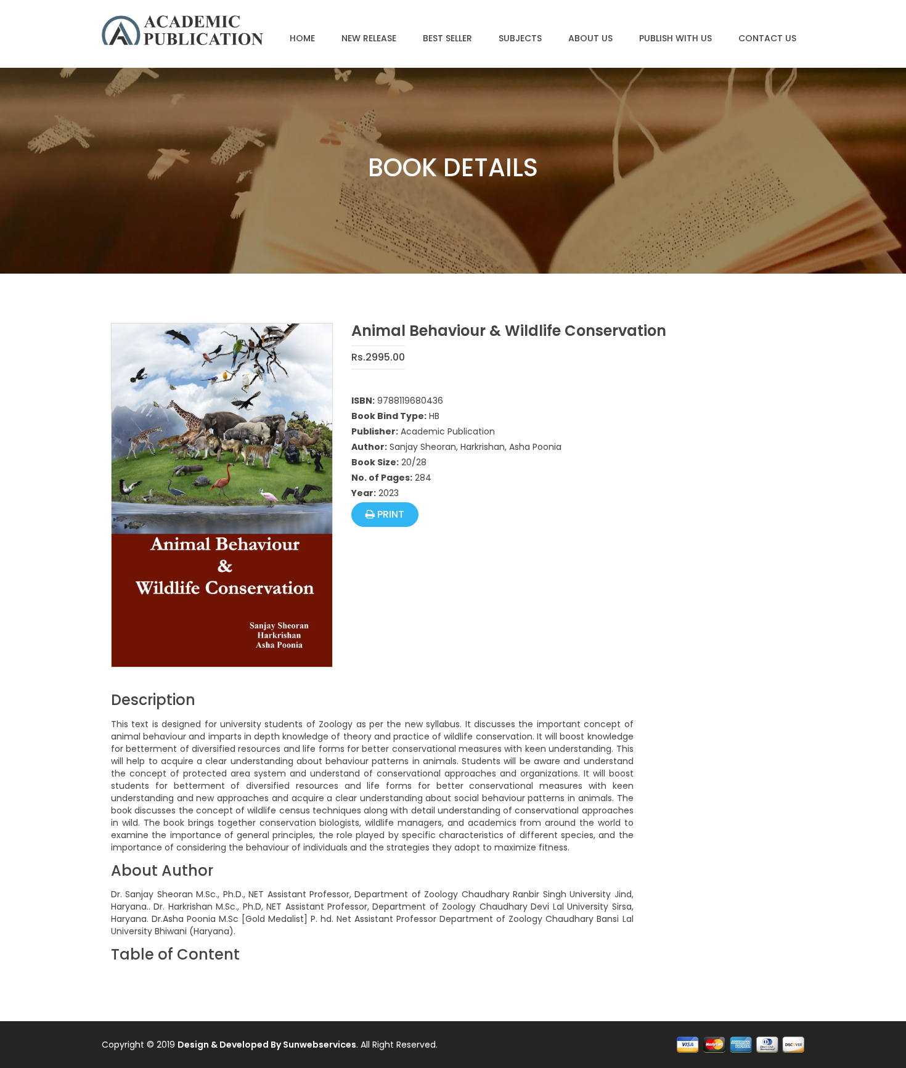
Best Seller (447, 38)
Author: (369, 447)
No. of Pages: (381, 477)
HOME (302, 38)
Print (389, 514)
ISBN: (363, 400)
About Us (590, 38)
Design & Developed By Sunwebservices (267, 1044)
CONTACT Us (767, 38)
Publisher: (374, 431)
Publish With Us (675, 38)
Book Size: (375, 462)
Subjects (520, 38)
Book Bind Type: (388, 416)
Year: (363, 493)
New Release (368, 38)
